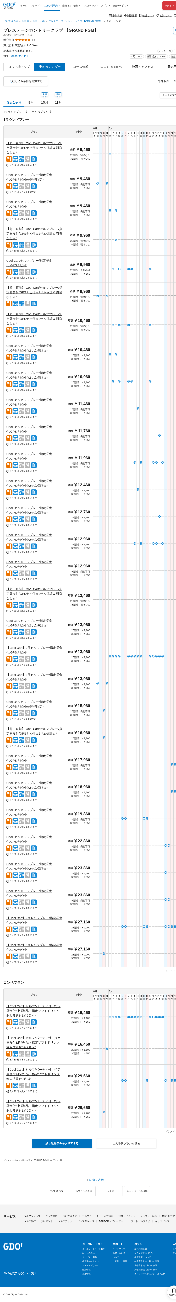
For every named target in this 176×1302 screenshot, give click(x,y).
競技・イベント (126, 1216)
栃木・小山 (39, 21)
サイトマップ (119, 1249)
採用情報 (86, 1274)
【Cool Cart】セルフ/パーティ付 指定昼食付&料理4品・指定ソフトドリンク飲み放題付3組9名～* (33, 1011)
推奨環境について (142, 1257)
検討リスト (148, 15)
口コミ (111, 67)
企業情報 (86, 1269)
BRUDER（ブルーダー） (112, 1221)
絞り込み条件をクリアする (62, 1143)
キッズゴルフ (162, 1221)
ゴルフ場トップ (19, 67)
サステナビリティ (90, 1265)
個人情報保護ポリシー (144, 1253)
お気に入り (166, 15)
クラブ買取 (52, 1216)
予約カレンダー (50, 67)
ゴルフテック (65, 1221)
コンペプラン (40, 112)
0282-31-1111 (19, 56)
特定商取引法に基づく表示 (146, 1261)
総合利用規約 (140, 1249)
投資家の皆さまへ (90, 1261)
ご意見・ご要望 (120, 1261)
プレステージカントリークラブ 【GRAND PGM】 (75, 21)
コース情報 (81, 67)
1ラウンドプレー (13, 112)
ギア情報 (108, 1216)
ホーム (23, 5)
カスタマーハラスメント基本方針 (149, 1274)
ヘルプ (116, 1257)
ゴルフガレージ (85, 1221)
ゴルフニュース (90, 1216)
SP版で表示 (96, 1180)
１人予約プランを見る (126, 1143)
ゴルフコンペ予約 (82, 1191)
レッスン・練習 (148, 1216)
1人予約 (110, 1191)
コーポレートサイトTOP (93, 1249)
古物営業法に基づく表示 (145, 1265)
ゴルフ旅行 (30, 1221)
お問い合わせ (119, 1253)
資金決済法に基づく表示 (145, 1269)
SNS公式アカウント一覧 (18, 1273)
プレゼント (47, 1221)
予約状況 (117, 15)
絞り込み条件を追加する (27, 81)
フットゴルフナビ (140, 1221)
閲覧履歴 (132, 15)
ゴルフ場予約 (10, 21)
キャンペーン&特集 (137, 1191)
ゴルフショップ (32, 1216)
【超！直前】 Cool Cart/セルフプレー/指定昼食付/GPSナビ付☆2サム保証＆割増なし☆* (34, 148)
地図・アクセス (142, 67)
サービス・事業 (89, 1257)
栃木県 (25, 21)
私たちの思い (88, 1253)
